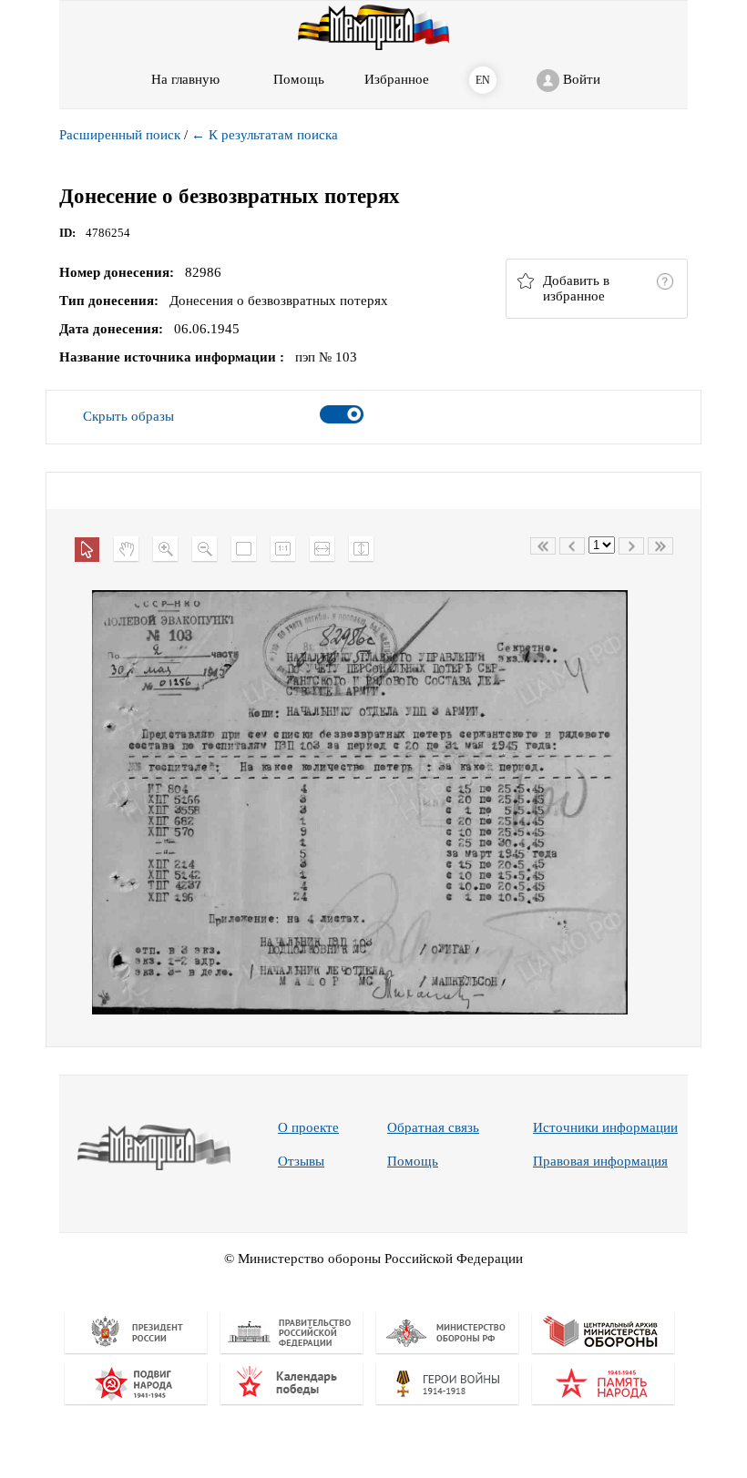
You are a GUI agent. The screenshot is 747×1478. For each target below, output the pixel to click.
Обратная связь (433, 1127)
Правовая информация (600, 1161)
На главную (185, 79)
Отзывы (301, 1161)
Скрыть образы (128, 416)
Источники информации (605, 1127)
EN (483, 80)
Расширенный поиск (119, 134)
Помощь (412, 1161)
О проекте (308, 1127)
